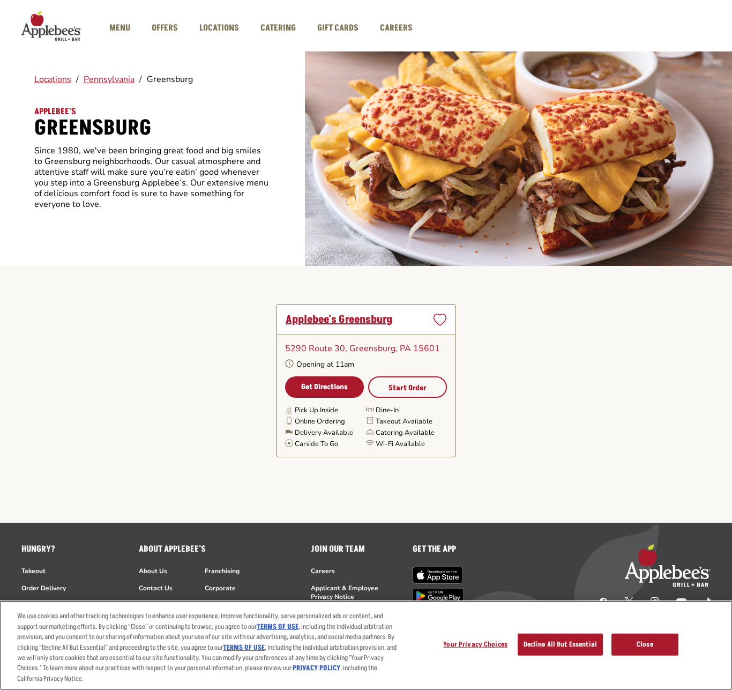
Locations (52, 79)
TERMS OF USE (277, 627)
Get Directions (324, 387)
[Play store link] (438, 596)
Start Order (408, 388)
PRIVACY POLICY (316, 668)
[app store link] (438, 575)
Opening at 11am (325, 364)
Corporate (220, 588)
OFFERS (165, 28)
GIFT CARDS (337, 28)
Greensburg (170, 79)
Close (645, 644)
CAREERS (396, 28)
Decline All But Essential (560, 644)
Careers (323, 571)
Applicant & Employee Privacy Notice (344, 592)
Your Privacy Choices (475, 644)
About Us (153, 571)
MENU (119, 28)
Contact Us (156, 588)
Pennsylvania (109, 79)
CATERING (278, 28)
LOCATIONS (219, 28)
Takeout (33, 571)
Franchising (222, 571)
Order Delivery (43, 588)
